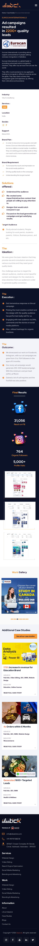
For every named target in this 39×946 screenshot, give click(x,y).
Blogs (4, 920)
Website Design (8, 858)
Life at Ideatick (7, 912)
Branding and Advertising (11, 874)
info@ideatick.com (14, 834)
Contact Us (6, 924)
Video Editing (7, 862)
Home (4, 13)
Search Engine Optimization (12, 866)
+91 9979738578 (13, 839)
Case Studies (11, 13)
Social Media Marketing (11, 870)
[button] (36, 5)
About (4, 908)
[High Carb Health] (19, 781)
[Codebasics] (19, 669)
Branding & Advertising (10, 897)
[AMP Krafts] (19, 726)
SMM (4, 107)
